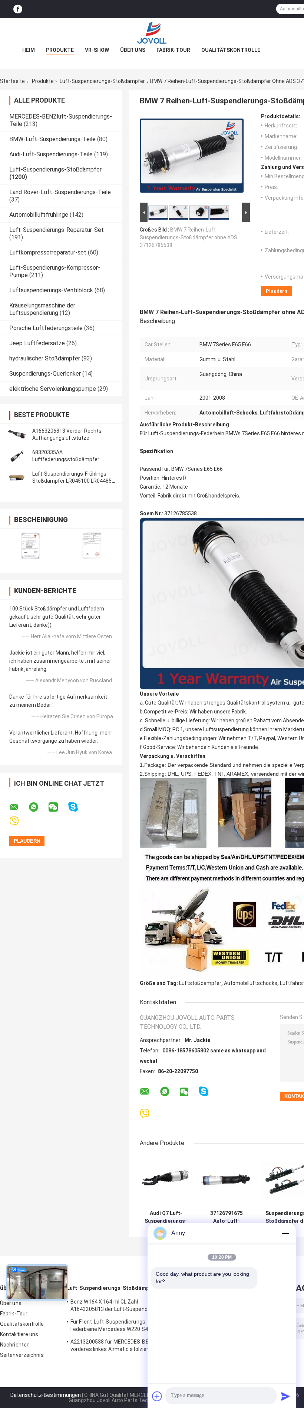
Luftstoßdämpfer (200, 983)
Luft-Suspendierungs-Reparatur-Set (56, 229)
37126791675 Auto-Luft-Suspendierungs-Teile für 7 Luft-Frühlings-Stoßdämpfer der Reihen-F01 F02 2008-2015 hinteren (226, 1217)
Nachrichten (15, 1345)
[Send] (285, 1396)
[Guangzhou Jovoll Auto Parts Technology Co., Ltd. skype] (77, 807)
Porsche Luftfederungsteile (46, 328)
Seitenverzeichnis (22, 1355)
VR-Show (97, 50)
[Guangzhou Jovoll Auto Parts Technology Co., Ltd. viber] (18, 821)
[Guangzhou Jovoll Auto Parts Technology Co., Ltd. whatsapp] (38, 807)
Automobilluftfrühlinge (38, 214)
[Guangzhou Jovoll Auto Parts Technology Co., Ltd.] (152, 33)
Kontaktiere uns (19, 1334)
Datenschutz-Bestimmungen (45, 1395)
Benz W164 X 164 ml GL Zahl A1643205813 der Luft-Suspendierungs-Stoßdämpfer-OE (119, 1306)
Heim (28, 50)
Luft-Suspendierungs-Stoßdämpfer (102, 81)
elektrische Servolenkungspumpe (52, 388)
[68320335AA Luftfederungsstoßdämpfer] (17, 456)
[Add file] (157, 1396)
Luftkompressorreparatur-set (47, 252)
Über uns (132, 50)
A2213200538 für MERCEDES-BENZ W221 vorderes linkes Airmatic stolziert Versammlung (120, 1346)
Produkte (60, 50)
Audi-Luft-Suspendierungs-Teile (51, 154)
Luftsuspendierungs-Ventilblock (51, 290)
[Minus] (285, 1233)
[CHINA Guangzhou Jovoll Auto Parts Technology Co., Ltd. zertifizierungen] (30, 545)
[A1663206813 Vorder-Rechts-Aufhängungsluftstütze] (17, 434)
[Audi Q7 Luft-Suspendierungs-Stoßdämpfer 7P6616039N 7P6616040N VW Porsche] (166, 1180)
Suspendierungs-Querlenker (45, 373)
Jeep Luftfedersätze (37, 343)
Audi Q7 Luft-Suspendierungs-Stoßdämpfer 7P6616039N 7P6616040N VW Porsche (166, 1217)
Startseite (12, 81)
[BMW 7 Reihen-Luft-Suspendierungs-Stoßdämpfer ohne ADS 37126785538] (192, 157)
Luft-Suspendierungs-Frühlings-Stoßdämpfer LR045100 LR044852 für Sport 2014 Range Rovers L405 (73, 481)
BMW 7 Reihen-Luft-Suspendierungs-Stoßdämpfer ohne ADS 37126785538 (188, 237)
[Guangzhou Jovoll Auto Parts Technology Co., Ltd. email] (18, 807)
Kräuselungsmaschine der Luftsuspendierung (42, 309)
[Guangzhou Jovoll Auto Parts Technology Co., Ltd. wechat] (58, 807)
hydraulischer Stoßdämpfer (44, 358)
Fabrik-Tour (173, 50)
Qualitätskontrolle (230, 50)
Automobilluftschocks (250, 983)
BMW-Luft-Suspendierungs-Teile (52, 139)
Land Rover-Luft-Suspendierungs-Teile (60, 192)
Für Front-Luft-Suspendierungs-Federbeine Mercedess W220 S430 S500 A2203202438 (119, 1326)
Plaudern (276, 291)
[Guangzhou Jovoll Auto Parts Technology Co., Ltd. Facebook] (17, 9)
